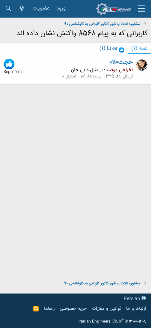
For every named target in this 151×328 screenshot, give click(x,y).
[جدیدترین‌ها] (22, 8)
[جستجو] (8, 8)
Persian (133, 299)
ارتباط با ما (136, 309)
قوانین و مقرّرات (106, 309)
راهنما (49, 309)
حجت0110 (121, 62)
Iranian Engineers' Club (112, 321)
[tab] (112, 49)
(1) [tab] (139, 48)
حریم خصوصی (73, 309)
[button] (141, 9)
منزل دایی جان (85, 70)
